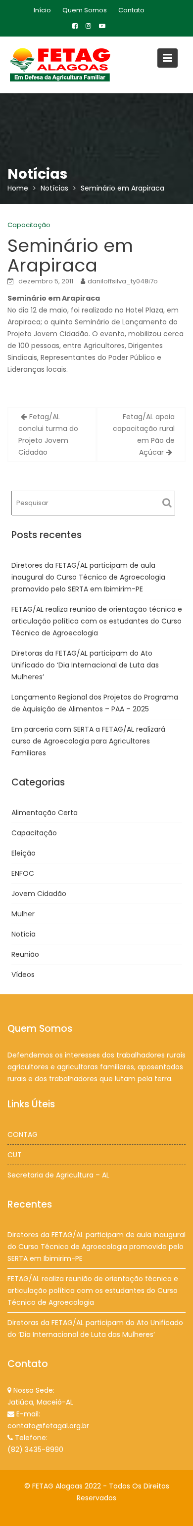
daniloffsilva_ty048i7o (123, 281)
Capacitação (28, 225)
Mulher (23, 914)
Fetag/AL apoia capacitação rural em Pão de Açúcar (144, 434)
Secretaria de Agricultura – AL (58, 1175)
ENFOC (22, 873)
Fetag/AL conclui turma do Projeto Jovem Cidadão (48, 434)
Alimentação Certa (44, 813)
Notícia (23, 934)
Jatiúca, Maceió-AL (40, 1402)
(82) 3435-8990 (35, 1449)
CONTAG (22, 1134)
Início (42, 10)
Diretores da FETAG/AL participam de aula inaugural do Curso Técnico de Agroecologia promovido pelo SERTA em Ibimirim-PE (88, 577)
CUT (14, 1155)
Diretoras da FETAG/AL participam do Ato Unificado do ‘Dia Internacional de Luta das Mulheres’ (85, 665)
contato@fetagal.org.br (48, 1426)
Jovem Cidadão (38, 894)
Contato (131, 10)
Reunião (25, 954)
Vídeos (23, 974)
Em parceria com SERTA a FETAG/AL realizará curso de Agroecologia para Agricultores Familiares (88, 741)
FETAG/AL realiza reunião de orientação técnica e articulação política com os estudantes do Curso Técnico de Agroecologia (96, 621)
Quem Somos (84, 10)
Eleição (23, 853)
